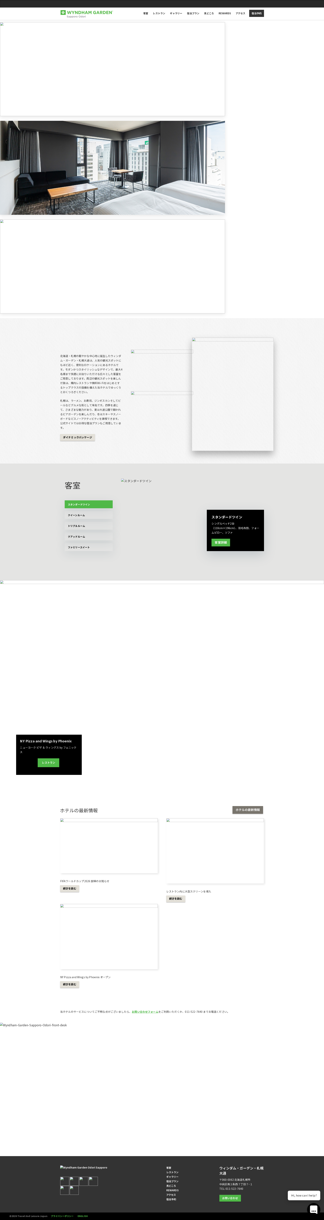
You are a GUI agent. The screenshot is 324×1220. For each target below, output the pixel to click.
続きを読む (69, 888)
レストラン (48, 762)
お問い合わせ (230, 1198)
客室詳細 (221, 542)
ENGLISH (83, 1216)
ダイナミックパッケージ (77, 437)
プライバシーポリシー (62, 1216)
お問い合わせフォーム (145, 1012)
